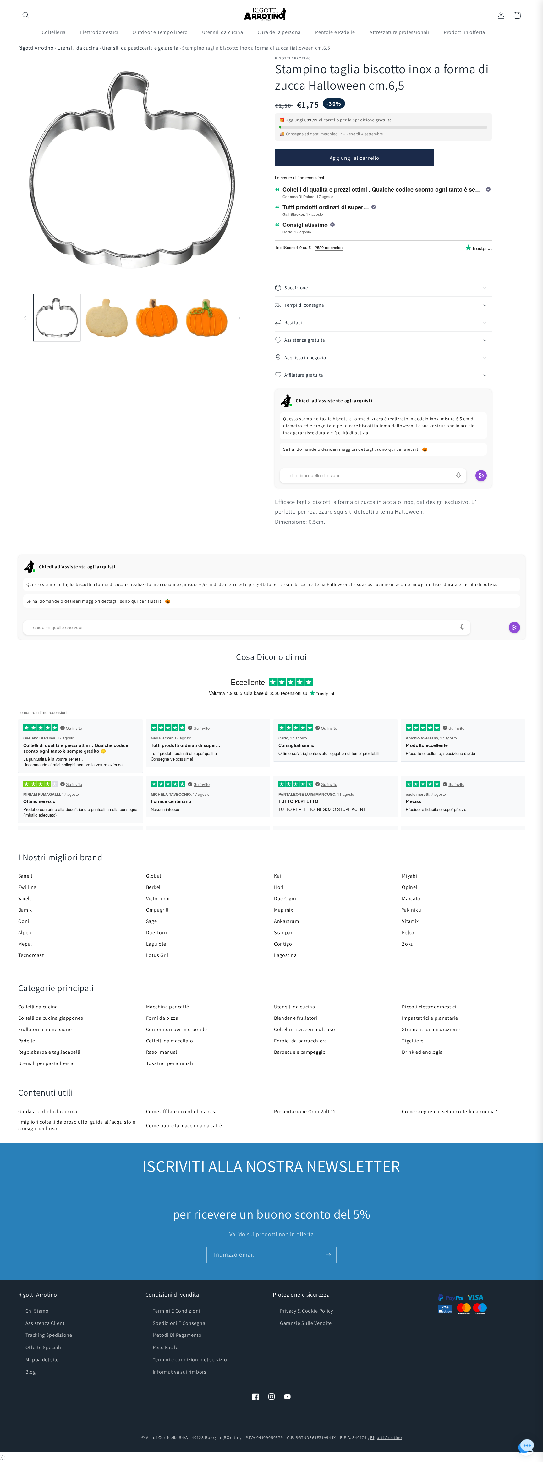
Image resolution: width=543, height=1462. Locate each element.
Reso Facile (165, 1347)
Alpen (24, 932)
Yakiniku (411, 910)
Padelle (26, 1040)
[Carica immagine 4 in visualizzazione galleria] (207, 318)
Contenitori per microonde (176, 1029)
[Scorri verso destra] (239, 318)
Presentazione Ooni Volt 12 (305, 1111)
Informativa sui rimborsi (180, 1372)
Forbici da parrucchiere (300, 1040)
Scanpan (284, 932)
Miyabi (409, 876)
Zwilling (27, 887)
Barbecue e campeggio (300, 1052)
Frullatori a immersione (45, 1029)
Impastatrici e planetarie (430, 1018)
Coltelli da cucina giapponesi (51, 1018)
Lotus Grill (158, 955)
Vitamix (410, 921)
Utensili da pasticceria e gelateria (140, 48)
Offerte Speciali (43, 1347)
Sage (151, 921)
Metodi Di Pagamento (177, 1335)
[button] (26, 15)
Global (153, 876)
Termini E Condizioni (176, 1311)
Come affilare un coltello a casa (182, 1111)
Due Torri (156, 932)
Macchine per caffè (167, 1006)
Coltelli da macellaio (169, 1040)
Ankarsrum (286, 921)
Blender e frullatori (295, 1018)
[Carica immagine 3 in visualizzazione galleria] (157, 318)
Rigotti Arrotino (36, 48)
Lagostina (285, 955)
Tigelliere (413, 1040)
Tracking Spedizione (48, 1335)
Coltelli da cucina (38, 1006)
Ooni (24, 921)
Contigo (283, 943)
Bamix (25, 910)
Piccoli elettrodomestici (429, 1006)
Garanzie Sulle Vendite (306, 1323)
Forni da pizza (162, 1018)
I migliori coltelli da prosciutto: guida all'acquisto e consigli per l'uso (76, 1125)
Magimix (283, 910)
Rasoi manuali (162, 1052)
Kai (277, 876)
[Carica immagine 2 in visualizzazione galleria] (107, 318)
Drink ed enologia (422, 1052)
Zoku (408, 943)
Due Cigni (285, 898)
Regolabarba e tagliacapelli (49, 1052)
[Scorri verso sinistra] (25, 318)
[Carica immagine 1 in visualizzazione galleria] (57, 318)
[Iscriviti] (328, 1255)
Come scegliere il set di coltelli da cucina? (449, 1111)
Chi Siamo (37, 1311)
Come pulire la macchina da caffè (184, 1125)
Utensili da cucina (78, 48)
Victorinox (157, 898)
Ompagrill (157, 910)
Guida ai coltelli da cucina (48, 1111)
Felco (408, 932)
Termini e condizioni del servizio (190, 1359)
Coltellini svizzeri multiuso (304, 1029)
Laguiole (156, 943)
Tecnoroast (31, 955)
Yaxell (24, 898)
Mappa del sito (42, 1359)
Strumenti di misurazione (431, 1029)
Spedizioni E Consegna (179, 1323)
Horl (279, 887)
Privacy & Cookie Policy (306, 1311)
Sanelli (26, 876)
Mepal (25, 943)
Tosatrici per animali (169, 1063)
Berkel (153, 887)
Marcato (411, 898)
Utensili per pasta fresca (46, 1063)
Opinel (409, 887)
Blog (30, 1372)
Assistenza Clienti (45, 1323)
